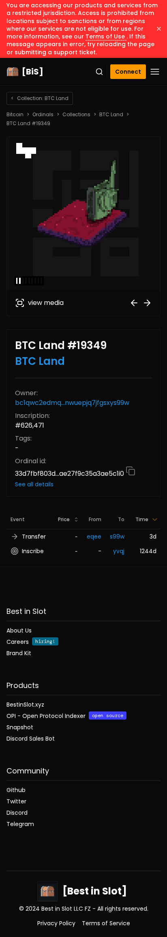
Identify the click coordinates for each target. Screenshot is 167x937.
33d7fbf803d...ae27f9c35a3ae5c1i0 (70, 473)
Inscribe (33, 551)
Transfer (34, 536)
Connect (128, 72)
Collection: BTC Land (40, 98)
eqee (94, 536)
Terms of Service (106, 923)
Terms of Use (106, 36)
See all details (34, 484)
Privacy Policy (56, 923)
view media (46, 302)
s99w (117, 536)
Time (141, 519)
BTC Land (111, 114)
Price (64, 519)
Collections (76, 114)
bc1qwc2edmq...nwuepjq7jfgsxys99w (72, 402)
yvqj (118, 551)
